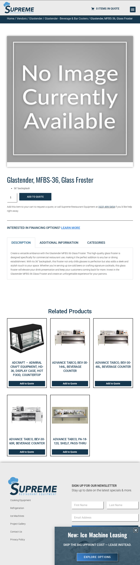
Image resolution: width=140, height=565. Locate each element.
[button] (133, 9)
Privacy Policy (17, 539)
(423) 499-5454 (106, 206)
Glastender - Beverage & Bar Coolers (66, 18)
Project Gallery (18, 523)
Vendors (22, 18)
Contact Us (16, 531)
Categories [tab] (96, 242)
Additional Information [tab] (59, 242)
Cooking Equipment (20, 500)
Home (10, 18)
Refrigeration (17, 508)
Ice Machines (17, 516)
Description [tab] (21, 242)
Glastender (35, 18)
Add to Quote (35, 196)
